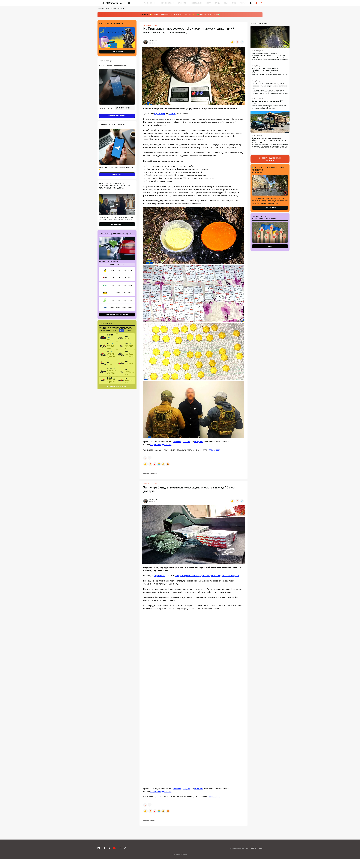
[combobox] (125, 108)
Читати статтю (117, 224)
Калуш (260, 848)
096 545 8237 (214, 450)
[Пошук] (261, 3)
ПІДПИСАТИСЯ (117, 174)
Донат (270, 246)
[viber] (109, 848)
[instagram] (125, 848)
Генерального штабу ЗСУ (120, 386)
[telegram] (104, 848)
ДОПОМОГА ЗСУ (117, 51)
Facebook (177, 441)
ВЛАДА (217, 3)
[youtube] (114, 848)
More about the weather (117, 116)
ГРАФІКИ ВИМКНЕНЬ (150, 3)
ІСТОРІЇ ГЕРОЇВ (182, 3)
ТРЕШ (234, 3)
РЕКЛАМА (243, 3)
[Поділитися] (237, 42)
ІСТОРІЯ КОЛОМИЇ (167, 3)
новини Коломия (150, 473)
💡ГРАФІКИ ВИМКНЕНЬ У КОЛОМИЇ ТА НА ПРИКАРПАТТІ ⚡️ (172, 15)
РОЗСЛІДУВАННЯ (196, 3)
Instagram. (198, 441)
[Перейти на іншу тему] (256, 3)
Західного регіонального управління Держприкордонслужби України (207, 575)
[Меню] (129, 3)
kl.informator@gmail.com (160, 444)
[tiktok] (119, 848)
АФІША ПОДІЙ (270, 208)
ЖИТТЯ (209, 3)
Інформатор (159, 113)
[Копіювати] (242, 42)
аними (172, 113)
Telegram (186, 441)
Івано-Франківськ (251, 848)
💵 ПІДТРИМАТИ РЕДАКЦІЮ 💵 (208, 15)
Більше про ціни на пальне (117, 314)
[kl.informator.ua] (112, 3)
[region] (117, 113)
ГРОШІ (226, 3)
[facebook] (99, 848)
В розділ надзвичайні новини (270, 159)
